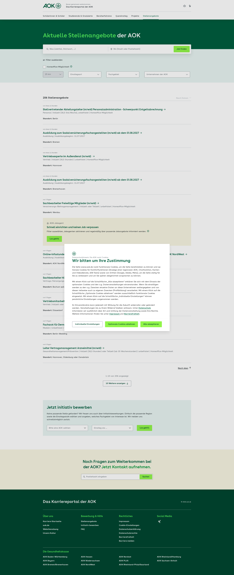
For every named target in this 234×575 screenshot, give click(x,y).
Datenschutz (145, 308)
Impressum (114, 314)
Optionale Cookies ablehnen (121, 324)
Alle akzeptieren (151, 324)
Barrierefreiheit (131, 314)
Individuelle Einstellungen (87, 324)
